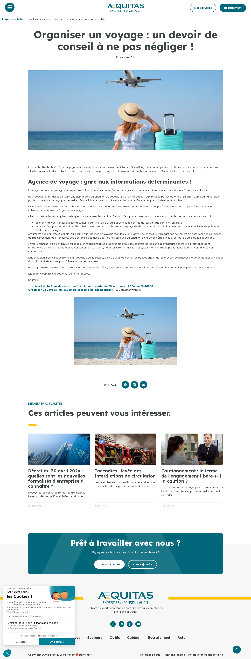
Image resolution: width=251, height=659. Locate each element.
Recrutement (159, 637)
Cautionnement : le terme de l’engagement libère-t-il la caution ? (191, 476)
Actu (182, 637)
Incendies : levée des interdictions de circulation (125, 473)
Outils (115, 637)
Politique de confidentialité (205, 654)
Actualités (24, 19)
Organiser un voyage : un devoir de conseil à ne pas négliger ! (70, 289)
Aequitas (8, 19)
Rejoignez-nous (150, 654)
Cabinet (134, 637)
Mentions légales (174, 654)
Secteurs (94, 637)
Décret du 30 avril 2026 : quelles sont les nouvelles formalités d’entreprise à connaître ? (56, 478)
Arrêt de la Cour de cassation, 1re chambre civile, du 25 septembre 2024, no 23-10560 (94, 286)
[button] (125, 385)
